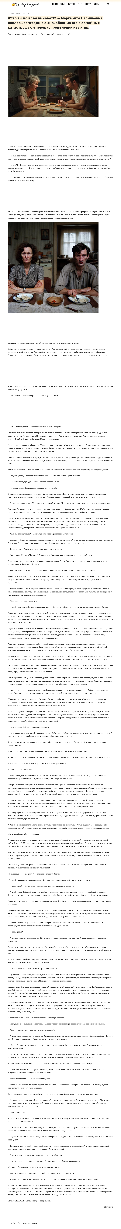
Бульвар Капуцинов (27, 4)
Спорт (80, 4)
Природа (88, 4)
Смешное (55, 4)
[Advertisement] (60, 50)
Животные (71, 4)
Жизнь (62, 4)
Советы (96, 4)
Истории (11, 13)
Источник (108, 1206)
